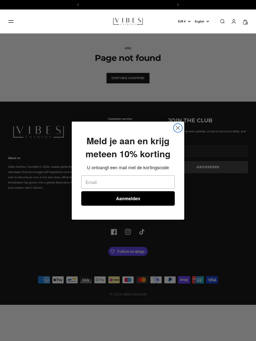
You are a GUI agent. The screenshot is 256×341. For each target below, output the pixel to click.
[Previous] (78, 4)
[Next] (178, 4)
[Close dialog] (178, 128)
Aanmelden (128, 198)
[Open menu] (11, 21)
